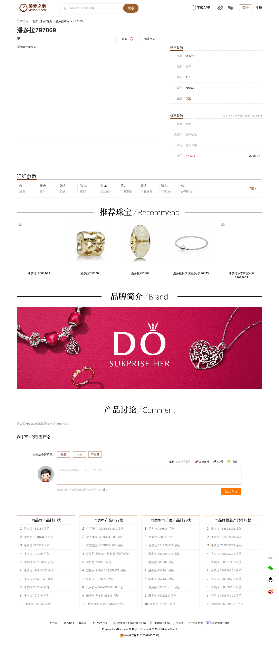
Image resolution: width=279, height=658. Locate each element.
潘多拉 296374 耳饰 (36, 587)
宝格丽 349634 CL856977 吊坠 (106, 570)
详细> (252, 188)
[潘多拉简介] (139, 309)
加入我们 (83, 622)
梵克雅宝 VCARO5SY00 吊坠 (104, 587)
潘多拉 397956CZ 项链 (38, 562)
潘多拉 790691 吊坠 (161, 537)
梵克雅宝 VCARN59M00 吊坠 (105, 528)
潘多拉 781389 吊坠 (37, 528)
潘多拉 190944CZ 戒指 (38, 570)
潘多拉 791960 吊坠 (36, 553)
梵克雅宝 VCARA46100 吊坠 (106, 604)
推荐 (64, 454)
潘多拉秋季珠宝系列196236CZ (241, 275)
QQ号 (220, 461)
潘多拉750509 (140, 273)
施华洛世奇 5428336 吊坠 (102, 595)
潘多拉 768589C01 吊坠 (226, 578)
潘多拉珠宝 (62, 21)
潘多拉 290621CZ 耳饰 (38, 578)
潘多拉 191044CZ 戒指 (39, 537)
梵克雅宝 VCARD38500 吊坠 (104, 537)
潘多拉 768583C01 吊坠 (226, 553)
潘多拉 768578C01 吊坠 (226, 595)
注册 (259, 7)
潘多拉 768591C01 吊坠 (227, 604)
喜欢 (124, 38)
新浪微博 (204, 461)
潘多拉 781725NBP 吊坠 (164, 545)
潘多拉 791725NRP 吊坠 (164, 587)
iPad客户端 (139, 622)
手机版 (180, 622)
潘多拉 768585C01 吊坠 (226, 545)
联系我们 (69, 622)
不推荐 (95, 454)
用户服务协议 (100, 622)
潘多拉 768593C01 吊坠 (226, 587)
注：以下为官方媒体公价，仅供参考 (242, 115)
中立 (79, 454)
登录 (245, 7)
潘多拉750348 (89, 273)
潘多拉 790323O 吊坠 (162, 595)
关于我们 (54, 622)
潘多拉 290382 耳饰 (37, 545)
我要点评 (149, 38)
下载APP (203, 7)
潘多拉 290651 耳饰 (38, 604)
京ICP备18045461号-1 (164, 629)
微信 (234, 461)
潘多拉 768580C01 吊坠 (226, 570)
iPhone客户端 (125, 622)
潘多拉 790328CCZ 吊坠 (164, 553)
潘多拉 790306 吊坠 (161, 528)
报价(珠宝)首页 (42, 21)
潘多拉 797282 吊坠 (163, 604)
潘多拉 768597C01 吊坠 (226, 562)
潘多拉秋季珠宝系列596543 (191, 273)
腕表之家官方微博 (220, 622)
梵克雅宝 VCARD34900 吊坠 (104, 545)
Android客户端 (162, 622)
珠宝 (188, 98)
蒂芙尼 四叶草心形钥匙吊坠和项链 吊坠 (111, 553)
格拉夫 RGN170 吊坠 (99, 578)
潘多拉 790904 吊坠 (161, 570)
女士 (188, 77)
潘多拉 (189, 56)
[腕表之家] (32, 8)
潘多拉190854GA (39, 273)
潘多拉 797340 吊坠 (36, 595)
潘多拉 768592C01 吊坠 (226, 528)
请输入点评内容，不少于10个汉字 (80, 470)
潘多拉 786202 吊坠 (161, 562)
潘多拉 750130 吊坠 (161, 578)
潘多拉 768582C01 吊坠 (226, 537)
